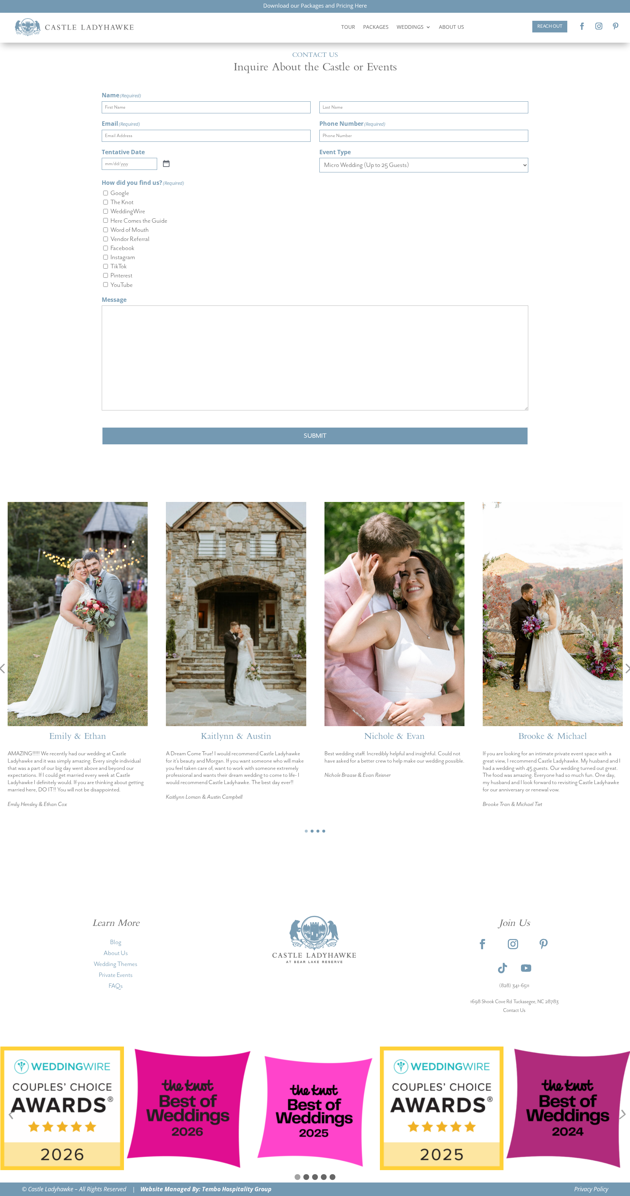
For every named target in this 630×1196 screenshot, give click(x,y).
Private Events (116, 975)
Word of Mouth (129, 230)
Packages (376, 26)
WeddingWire (127, 211)
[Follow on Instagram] (599, 26)
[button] (306, 831)
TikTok (118, 266)
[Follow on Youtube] (526, 968)
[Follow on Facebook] (582, 26)
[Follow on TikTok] (503, 968)
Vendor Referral (129, 239)
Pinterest (121, 275)
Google (119, 193)
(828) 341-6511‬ (514, 986)
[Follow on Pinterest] (616, 26)
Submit (315, 436)
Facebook (122, 248)
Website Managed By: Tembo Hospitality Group (206, 1189)
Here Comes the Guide (138, 221)
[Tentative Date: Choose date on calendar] (166, 164)
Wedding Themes (115, 964)
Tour (348, 26)
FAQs (116, 986)
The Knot (121, 202)
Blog (115, 942)
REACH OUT (549, 26)
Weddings (410, 26)
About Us (451, 26)
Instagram (122, 257)
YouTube (121, 285)
